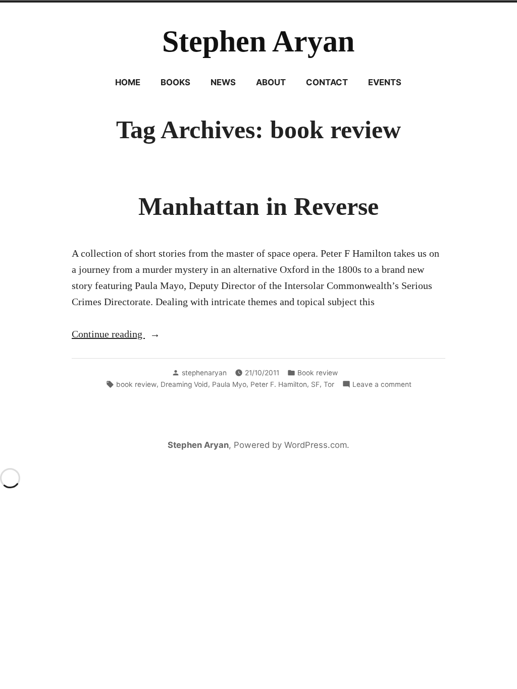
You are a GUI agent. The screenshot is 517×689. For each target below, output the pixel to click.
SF (315, 384)
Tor (329, 384)
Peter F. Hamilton (278, 384)
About (271, 82)
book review (136, 384)
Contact (327, 82)
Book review (317, 373)
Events (384, 82)
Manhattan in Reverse (258, 206)
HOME (127, 82)
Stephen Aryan (258, 41)
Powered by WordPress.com (290, 445)
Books (175, 82)
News (223, 82)
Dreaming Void (184, 384)
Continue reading (132, 335)
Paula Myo (229, 384)
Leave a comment (381, 385)
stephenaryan (204, 373)
